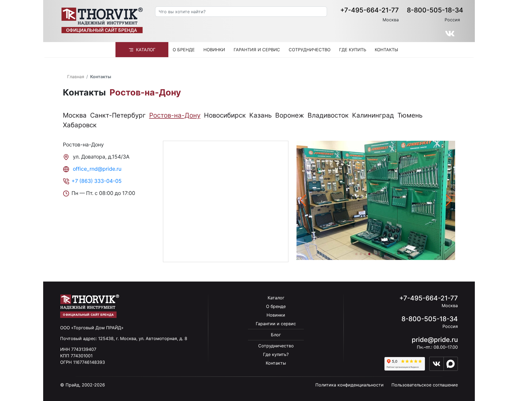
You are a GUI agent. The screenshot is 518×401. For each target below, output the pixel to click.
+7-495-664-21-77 (369, 10)
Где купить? (276, 354)
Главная (75, 76)
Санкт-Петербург (118, 115)
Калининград (373, 115)
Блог (276, 334)
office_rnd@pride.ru (96, 169)
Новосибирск (225, 115)
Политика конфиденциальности (349, 385)
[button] (448, 200)
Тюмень (409, 115)
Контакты (386, 49)
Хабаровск (80, 125)
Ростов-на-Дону (174, 115)
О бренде (184, 49)
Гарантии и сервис (276, 323)
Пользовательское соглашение (424, 385)
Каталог (145, 49)
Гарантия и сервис (257, 49)
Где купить (352, 49)
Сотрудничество (309, 49)
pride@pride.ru (435, 340)
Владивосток (328, 115)
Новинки (214, 49)
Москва (75, 115)
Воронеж (289, 115)
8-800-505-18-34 (435, 10)
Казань (260, 115)
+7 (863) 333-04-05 (96, 181)
